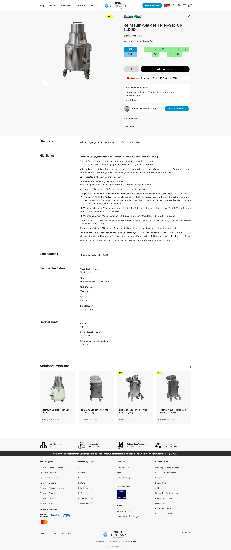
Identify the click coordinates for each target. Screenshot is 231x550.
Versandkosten (130, 541)
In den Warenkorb (165, 69)
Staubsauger (169, 92)
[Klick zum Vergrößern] (45, 83)
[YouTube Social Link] (186, 532)
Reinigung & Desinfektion (150, 92)
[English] (165, 5)
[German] (168, 5)
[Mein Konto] (179, 5)
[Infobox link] (58, 445)
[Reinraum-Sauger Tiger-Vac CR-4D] (57, 389)
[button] (187, 367)
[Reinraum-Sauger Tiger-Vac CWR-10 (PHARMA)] (173, 389)
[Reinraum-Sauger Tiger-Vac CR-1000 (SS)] (96, 389)
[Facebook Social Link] (182, 532)
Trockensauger (133, 95)
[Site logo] (115, 5)
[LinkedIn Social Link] (189, 532)
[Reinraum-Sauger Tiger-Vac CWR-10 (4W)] (135, 389)
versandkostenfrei (144, 41)
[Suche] (174, 5)
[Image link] (121, 494)
